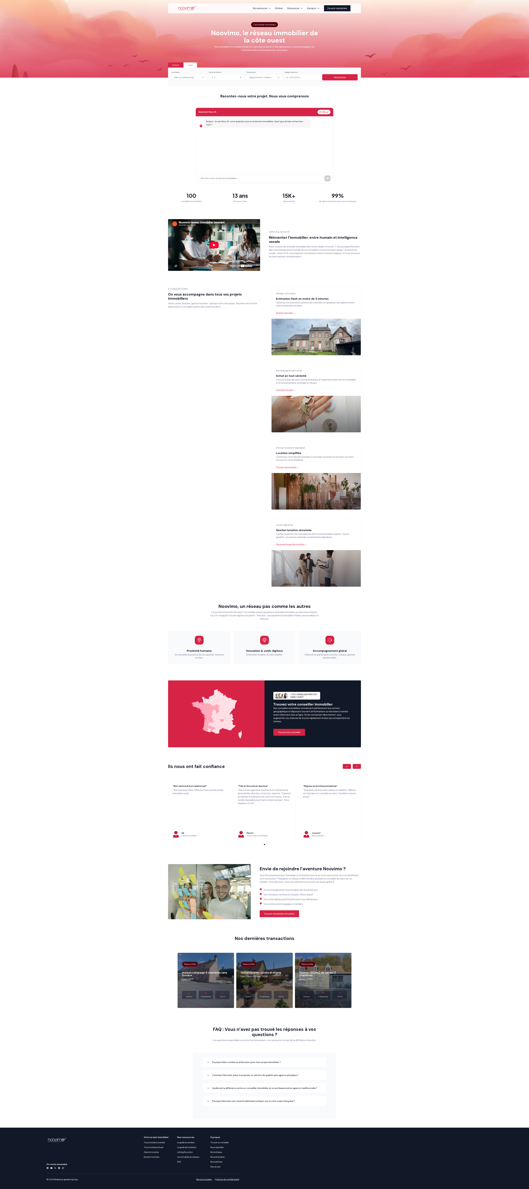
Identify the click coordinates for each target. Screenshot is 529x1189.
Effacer (325, 112)
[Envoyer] (327, 178)
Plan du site (215, 1166)
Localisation (175, 72)
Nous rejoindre (217, 1147)
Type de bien (251, 72)
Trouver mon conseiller (289, 732)
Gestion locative (151, 1152)
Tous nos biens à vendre (154, 1142)
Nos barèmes (216, 1161)
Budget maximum (291, 72)
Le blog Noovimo (185, 1152)
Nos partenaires (217, 1157)
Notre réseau (216, 1152)
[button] (262, 8)
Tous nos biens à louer (154, 1147)
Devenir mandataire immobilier (279, 913)
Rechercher (340, 77)
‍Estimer (279, 8)
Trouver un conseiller (219, 1142)
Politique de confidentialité (227, 1179)
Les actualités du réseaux (188, 1157)
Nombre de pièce (215, 72)
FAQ (179, 1161)
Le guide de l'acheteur (186, 1147)
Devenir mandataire (337, 8)
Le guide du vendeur (186, 1142)
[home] (187, 8)
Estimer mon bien (151, 1157)
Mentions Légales (204, 1179)
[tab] (175, 65)
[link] (221, 720)
